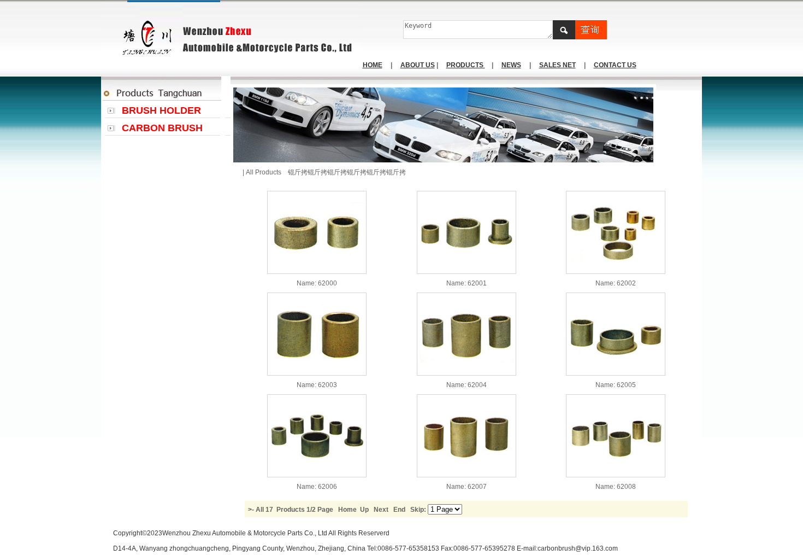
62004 (477, 385)
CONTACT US (615, 65)
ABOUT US (417, 65)
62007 (477, 486)
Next (381, 509)
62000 (327, 283)
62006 (327, 486)
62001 (477, 283)
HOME (372, 65)
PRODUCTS (465, 65)
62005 (626, 385)
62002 (626, 283)
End (399, 509)
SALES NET (557, 65)
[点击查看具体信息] (317, 272)
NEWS (511, 65)
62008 (626, 486)
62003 (327, 385)
